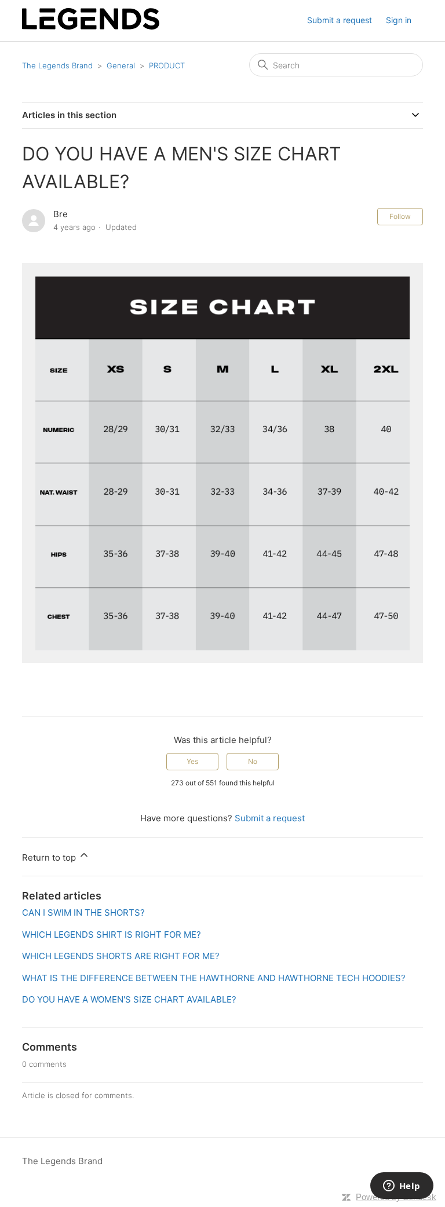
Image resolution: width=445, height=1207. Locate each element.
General (121, 65)
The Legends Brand (57, 65)
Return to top (50, 857)
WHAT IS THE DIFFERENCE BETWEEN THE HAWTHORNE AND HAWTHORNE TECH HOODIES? (214, 977)
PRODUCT (167, 65)
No (252, 761)
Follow (400, 216)
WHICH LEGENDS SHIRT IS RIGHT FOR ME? (111, 934)
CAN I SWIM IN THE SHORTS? (83, 912)
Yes (192, 761)
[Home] (90, 26)
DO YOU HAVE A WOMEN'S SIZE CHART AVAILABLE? (129, 999)
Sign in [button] (398, 20)
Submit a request (339, 20)
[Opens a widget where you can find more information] (401, 1186)
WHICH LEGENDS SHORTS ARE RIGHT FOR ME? (121, 955)
